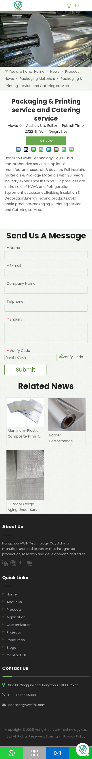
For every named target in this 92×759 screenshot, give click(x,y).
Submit (25, 369)
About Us (14, 602)
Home (12, 594)
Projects (14, 632)
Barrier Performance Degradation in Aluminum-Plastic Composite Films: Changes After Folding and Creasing (64, 438)
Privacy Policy (74, 736)
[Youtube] (29, 563)
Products (14, 609)
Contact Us (17, 655)
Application (16, 617)
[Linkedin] (6, 563)
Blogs (11, 647)
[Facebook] (22, 563)
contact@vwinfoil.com (27, 704)
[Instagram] (14, 563)
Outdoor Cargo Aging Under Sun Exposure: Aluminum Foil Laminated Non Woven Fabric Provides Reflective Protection (25, 507)
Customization (19, 624)
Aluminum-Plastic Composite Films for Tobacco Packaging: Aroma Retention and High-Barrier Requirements (25, 433)
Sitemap (53, 736)
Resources (16, 640)
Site (64, 131)
